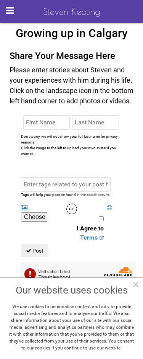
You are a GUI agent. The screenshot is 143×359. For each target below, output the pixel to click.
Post (37, 251)
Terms (89, 237)
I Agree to (90, 233)
